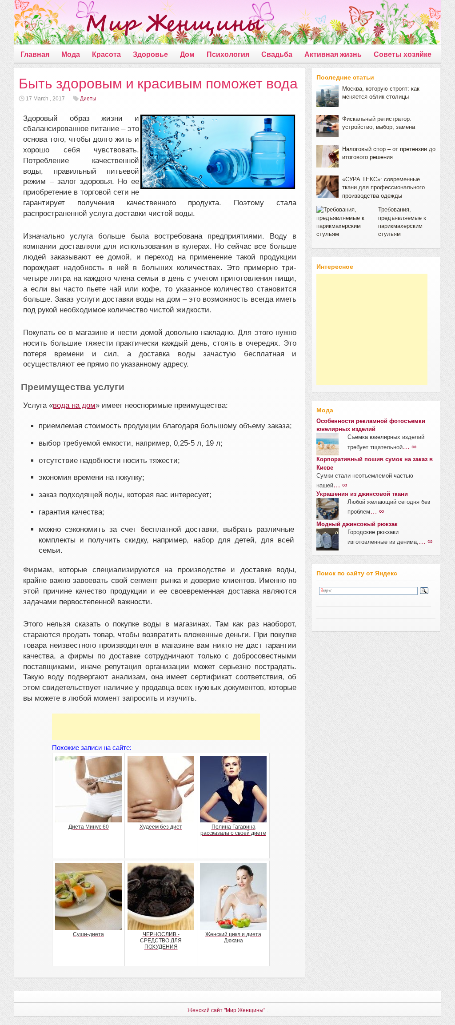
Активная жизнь (333, 54)
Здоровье (150, 54)
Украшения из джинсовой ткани (362, 494)
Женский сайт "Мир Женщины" (226, 1010)
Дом (187, 54)
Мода (70, 54)
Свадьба (276, 54)
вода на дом (74, 405)
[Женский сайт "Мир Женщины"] (139, 24)
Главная (34, 54)
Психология (228, 54)
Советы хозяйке (402, 54)
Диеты (88, 99)
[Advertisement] (156, 727)
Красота (106, 54)
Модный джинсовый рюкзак (357, 524)
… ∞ (409, 447)
